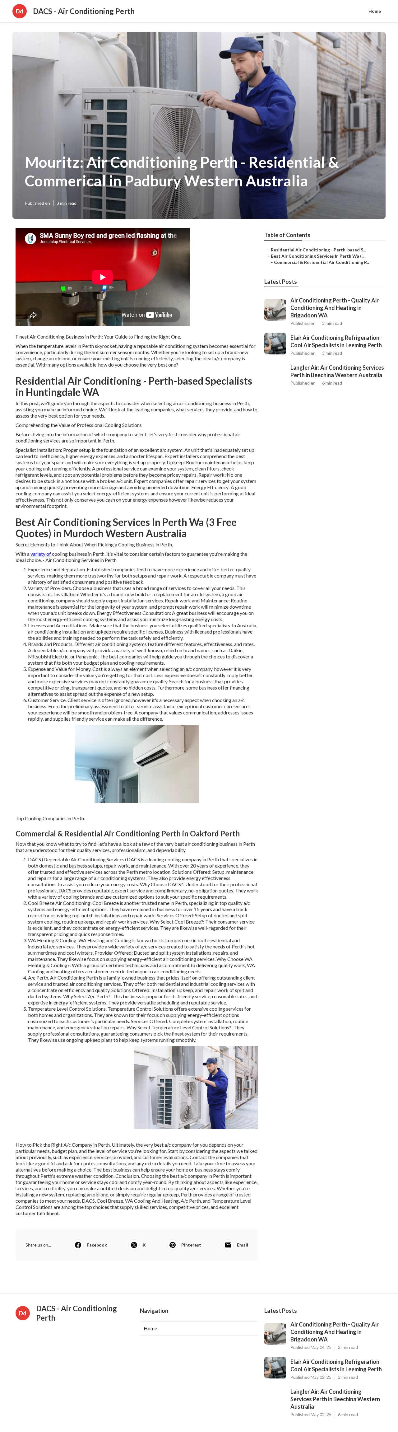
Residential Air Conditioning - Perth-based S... (318, 249)
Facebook (97, 1244)
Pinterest (191, 1244)
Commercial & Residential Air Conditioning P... (321, 262)
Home (374, 11)
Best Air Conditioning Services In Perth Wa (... (317, 256)
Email (242, 1244)
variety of (40, 554)
